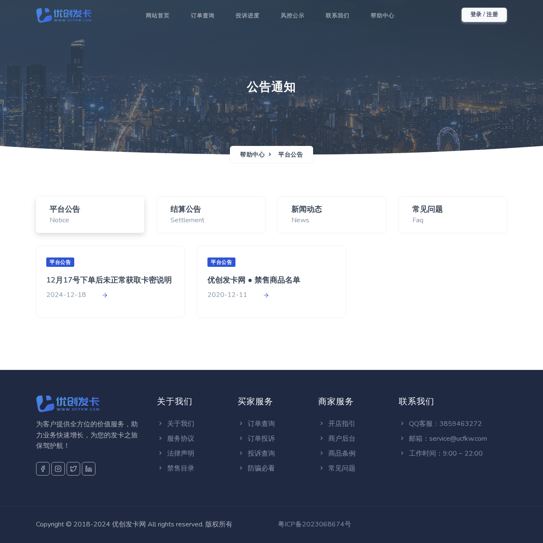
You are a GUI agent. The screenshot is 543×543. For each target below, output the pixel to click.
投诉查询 (260, 453)
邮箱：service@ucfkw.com (447, 438)
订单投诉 (260, 438)
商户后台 (341, 438)
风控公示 (293, 16)
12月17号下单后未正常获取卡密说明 (109, 280)
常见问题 (341, 468)
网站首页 (158, 16)
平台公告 (290, 155)
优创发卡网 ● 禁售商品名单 (253, 280)
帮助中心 (383, 16)
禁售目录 (179, 468)
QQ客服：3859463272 (444, 423)
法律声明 (179, 453)
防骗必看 (260, 468)
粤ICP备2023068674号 (314, 524)
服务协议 (179, 438)
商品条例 (341, 453)
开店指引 (341, 423)
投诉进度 (248, 16)
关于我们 (179, 423)
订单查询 (203, 16)
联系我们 (338, 16)
